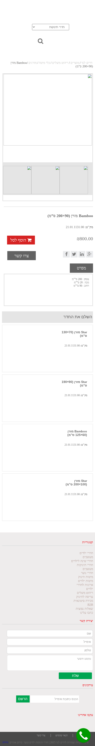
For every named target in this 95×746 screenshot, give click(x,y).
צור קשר (41, 735)
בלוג (79, 6)
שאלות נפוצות (84, 608)
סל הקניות (37, 12)
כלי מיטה (44, 62)
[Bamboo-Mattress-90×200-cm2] (74, 180)
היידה (5, 742)
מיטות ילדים (85, 581)
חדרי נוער (87, 573)
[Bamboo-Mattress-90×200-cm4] (17, 180)
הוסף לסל (18, 240)
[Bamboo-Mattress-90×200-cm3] (45, 180)
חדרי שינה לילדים (82, 561)
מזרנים (32, 62)
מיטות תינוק (85, 577)
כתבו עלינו (86, 612)
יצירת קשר (75, 12)
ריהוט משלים (60, 62)
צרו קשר (21, 255)
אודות (40, 6)
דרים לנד (86, 62)
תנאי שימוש (61, 735)
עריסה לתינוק (84, 596)
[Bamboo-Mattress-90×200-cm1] (48, 118)
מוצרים (74, 62)
